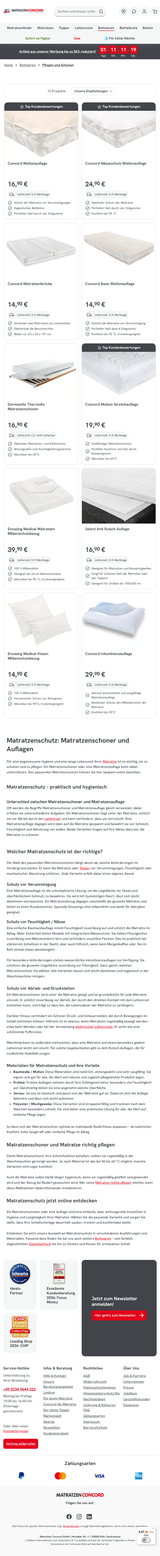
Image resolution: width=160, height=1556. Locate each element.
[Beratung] (134, 11)
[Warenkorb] (155, 11)
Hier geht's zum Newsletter (115, 1315)
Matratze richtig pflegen (113, 1182)
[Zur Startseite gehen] (22, 11)
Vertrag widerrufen (20, 1443)
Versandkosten (71, 1526)
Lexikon (49, 1392)
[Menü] (153, 1529)
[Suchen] (101, 11)
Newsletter (51, 1427)
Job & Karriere (134, 1376)
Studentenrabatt (56, 1433)
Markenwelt (52, 1416)
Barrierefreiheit (95, 1427)
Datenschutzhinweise (99, 1387)
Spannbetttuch (40, 1244)
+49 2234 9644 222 (19, 1389)
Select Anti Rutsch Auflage (107, 529)
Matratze (110, 761)
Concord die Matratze (59, 1404)
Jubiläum (130, 1393)
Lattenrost (53, 818)
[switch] (146, 1540)
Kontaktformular (15, 1431)
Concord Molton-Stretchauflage (111, 404)
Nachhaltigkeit (94, 1399)
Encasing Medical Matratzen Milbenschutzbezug (31, 531)
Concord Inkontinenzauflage (108, 653)
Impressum (91, 1422)
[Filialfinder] (123, 11)
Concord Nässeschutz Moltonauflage (115, 163)
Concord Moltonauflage (27, 163)
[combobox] (75, 11)
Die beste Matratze (57, 1398)
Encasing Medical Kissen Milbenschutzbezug (28, 656)
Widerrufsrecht (95, 1381)
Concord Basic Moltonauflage (110, 283)
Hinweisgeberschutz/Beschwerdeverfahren (116, 1393)
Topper (85, 868)
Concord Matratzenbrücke (30, 283)
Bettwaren (103, 1238)
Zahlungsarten (94, 1416)
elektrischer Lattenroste (94, 1027)
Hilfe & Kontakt (54, 1376)
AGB (86, 1376)
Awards (49, 1422)
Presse (128, 1387)
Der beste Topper (56, 1410)
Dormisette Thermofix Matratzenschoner (26, 406)
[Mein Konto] (144, 11)
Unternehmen (133, 1381)
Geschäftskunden (136, 1399)
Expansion (131, 1405)
